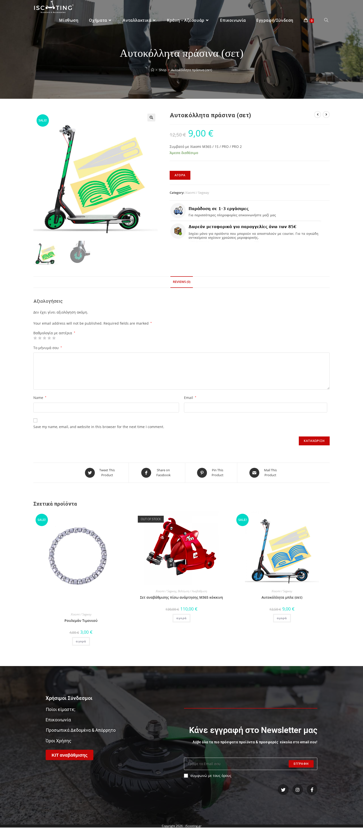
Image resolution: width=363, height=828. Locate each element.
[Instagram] (297, 789)
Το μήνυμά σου (47, 347)
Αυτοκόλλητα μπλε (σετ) (282, 597)
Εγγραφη (301, 764)
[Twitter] (283, 789)
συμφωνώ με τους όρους (210, 775)
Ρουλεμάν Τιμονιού (81, 620)
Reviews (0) (181, 282)
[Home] (152, 70)
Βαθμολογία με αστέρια (54, 333)
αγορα (180, 175)
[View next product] (326, 114)
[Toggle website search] (326, 20)
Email (190, 397)
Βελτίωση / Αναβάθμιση (192, 591)
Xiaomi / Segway (197, 192)
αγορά (81, 641)
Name (39, 397)
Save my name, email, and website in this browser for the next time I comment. (98, 426)
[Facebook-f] (312, 789)
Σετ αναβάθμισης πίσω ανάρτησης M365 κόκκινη (181, 597)
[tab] (181, 282)
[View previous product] (317, 114)
